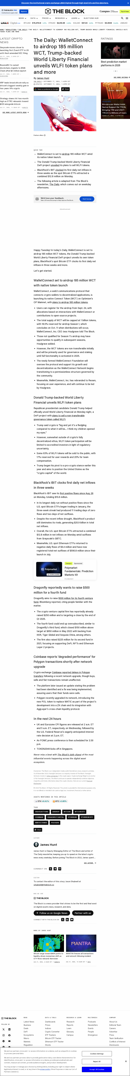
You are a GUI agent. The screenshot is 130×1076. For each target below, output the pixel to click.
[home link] (65, 11)
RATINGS (107, 38)
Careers (112, 1028)
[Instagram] (3, 1035)
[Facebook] (9, 1035)
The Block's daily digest (69, 754)
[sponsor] (115, 90)
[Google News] (9, 1047)
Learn (69, 1028)
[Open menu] (127, 18)
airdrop (66, 153)
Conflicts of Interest (117, 1042)
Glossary (70, 1032)
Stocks (48, 1045)
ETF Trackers (50, 1035)
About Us (113, 1022)
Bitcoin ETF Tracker (53, 1038)
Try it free (125, 11)
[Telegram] (3, 1041)
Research (70, 1022)
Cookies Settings (97, 1054)
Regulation (28, 1045)
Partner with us (83, 913)
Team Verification (116, 1038)
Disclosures (114, 1045)
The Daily (54, 184)
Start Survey (87, 199)
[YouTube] (9, 1041)
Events (90, 1028)
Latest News (29, 1022)
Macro (26, 1038)
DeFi (26, 1032)
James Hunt (43, 78)
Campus (70, 1035)
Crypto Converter (52, 1032)
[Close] (126, 1061)
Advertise (113, 1032)
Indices (48, 1028)
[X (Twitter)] (3, 1029)
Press (111, 1035)
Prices (47, 1025)
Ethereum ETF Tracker (54, 1042)
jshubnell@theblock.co (44, 884)
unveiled (55, 165)
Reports (70, 1025)
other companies (52, 776)
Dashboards (50, 1022)
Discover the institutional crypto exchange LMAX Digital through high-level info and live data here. (65, 3)
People (91, 1032)
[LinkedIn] (9, 1029)
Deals (26, 1028)
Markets (27, 1042)
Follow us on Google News (52, 912)
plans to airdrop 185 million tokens (70, 302)
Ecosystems (29, 1035)
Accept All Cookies (97, 1069)
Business (27, 1025)
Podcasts (92, 1022)
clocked (59, 169)
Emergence (93, 1035)
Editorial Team (115, 1025)
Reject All (96, 1061)
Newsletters (93, 1025)
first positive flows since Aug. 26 (76, 493)
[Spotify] (3, 1047)
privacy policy (45, 1069)
